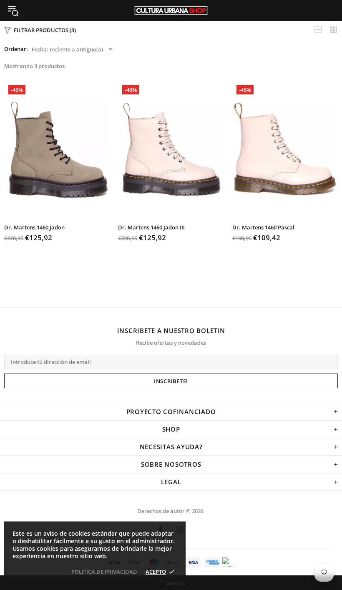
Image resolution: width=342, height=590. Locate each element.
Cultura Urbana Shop (171, 10)
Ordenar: (16, 49)
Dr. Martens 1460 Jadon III (151, 227)
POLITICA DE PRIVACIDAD (104, 571)
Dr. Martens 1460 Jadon (34, 227)
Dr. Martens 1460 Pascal (263, 227)
